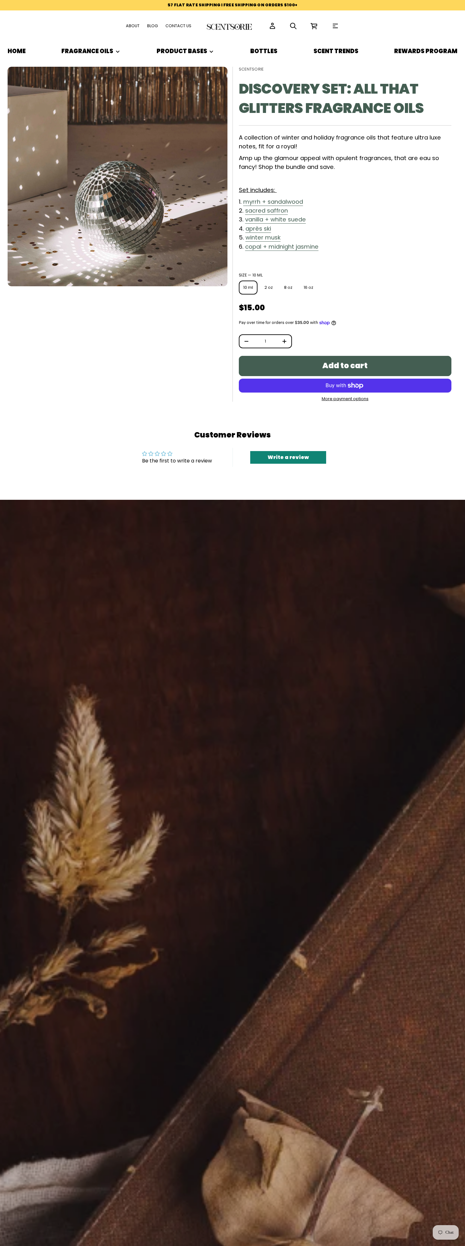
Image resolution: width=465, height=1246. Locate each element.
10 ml (248, 287)
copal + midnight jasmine (282, 247)
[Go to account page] (272, 26)
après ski (258, 228)
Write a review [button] (288, 457)
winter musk (263, 237)
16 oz (308, 287)
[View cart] (314, 26)
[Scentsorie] (230, 26)
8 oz (288, 287)
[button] (293, 26)
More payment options (345, 398)
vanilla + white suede (275, 219)
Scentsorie (251, 69)
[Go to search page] (293, 26)
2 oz (268, 287)
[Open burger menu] (335, 26)
